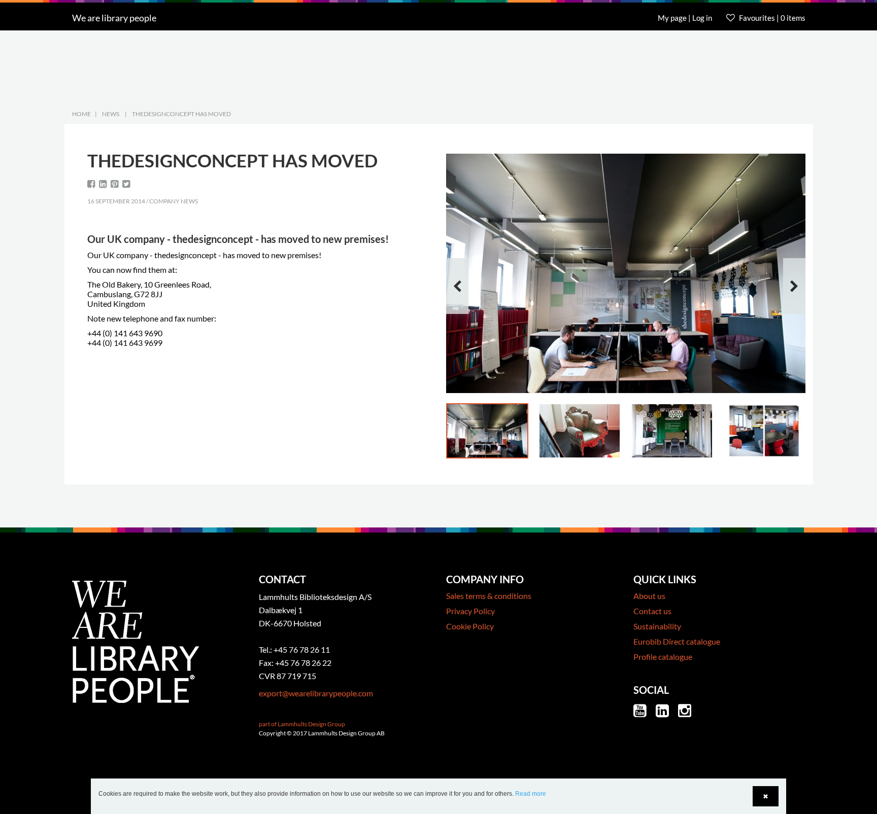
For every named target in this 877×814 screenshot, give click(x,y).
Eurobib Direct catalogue (676, 641)
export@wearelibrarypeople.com (316, 693)
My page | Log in (686, 17)
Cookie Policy (470, 626)
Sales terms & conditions (488, 595)
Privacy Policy (470, 611)
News (110, 114)
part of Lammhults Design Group (302, 724)
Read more (530, 793)
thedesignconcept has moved (181, 114)
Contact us (652, 611)
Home (81, 114)
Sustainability (657, 626)
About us (649, 595)
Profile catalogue (662, 656)
